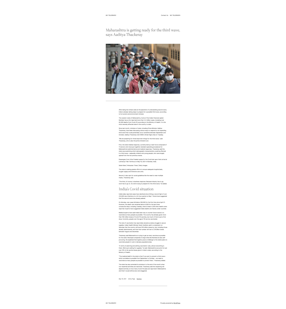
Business (139, 279)
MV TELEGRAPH (111, 15)
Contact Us (164, 15)
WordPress (176, 303)
